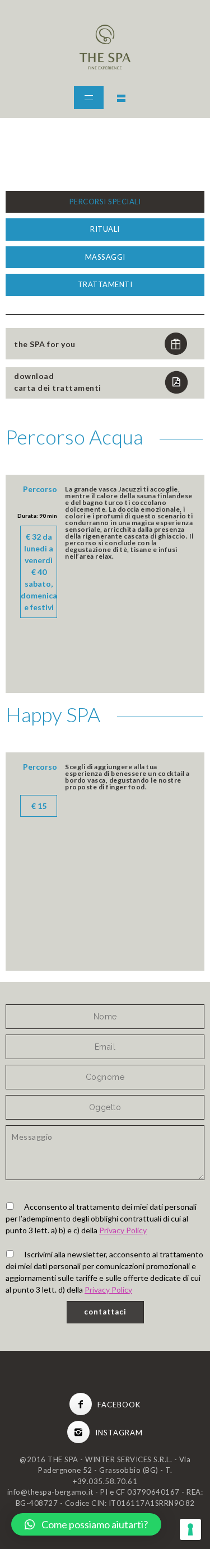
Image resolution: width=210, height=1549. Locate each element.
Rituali (105, 228)
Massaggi (105, 256)
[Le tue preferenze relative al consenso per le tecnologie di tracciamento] (190, 1529)
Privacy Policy (123, 1230)
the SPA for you (45, 344)
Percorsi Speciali (105, 201)
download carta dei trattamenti (57, 381)
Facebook (119, 1404)
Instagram (119, 1432)
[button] (86, 1524)
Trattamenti (105, 284)
